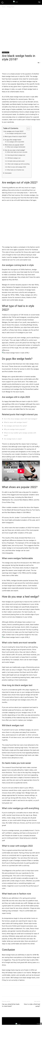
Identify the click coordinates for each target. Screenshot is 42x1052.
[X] (8, 67)
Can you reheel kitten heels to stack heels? (10, 1005)
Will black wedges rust (14, 158)
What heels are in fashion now (15, 170)
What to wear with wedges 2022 (17, 167)
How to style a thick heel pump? (32, 1005)
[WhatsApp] (17, 67)
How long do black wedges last (16, 155)
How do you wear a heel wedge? (14, 150)
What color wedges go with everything (18, 164)
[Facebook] (4, 67)
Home (3, 7)
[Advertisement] (21, 30)
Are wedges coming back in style (16, 133)
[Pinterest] (13, 67)
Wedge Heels (10, 7)
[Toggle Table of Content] (27, 128)
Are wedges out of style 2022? (13, 131)
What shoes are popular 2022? (14, 145)
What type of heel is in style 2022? (15, 136)
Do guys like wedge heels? (13, 139)
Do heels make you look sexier (16, 161)
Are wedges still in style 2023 (15, 142)
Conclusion (8, 173)
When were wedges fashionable (16, 147)
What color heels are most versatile (17, 152)
